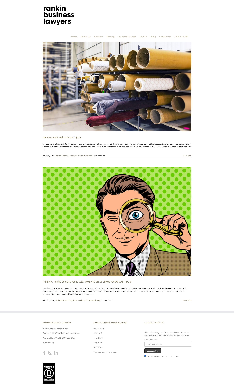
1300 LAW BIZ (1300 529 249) (62, 338)
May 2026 (98, 343)
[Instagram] (50, 353)
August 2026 (99, 328)
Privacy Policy (48, 343)
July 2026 (98, 333)
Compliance (73, 156)
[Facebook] (44, 353)
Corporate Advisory (85, 156)
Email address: (151, 340)
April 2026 (98, 347)
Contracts (81, 300)
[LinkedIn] (56, 353)
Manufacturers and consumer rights (62, 137)
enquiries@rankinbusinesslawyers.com (64, 333)
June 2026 (98, 338)
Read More (187, 156)
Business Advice (62, 156)
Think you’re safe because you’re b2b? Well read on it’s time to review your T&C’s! (87, 281)
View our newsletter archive (105, 352)
